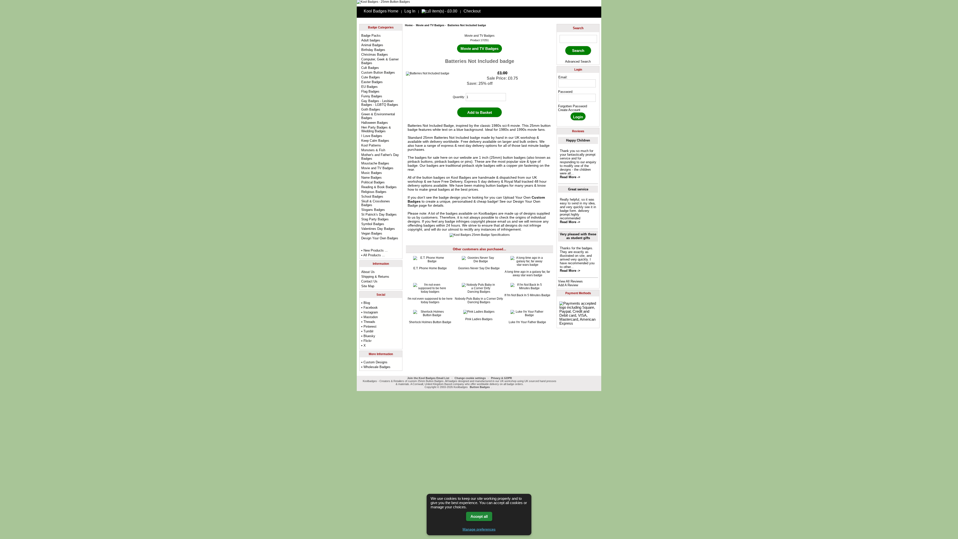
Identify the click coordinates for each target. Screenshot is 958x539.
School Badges (372, 196)
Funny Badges (371, 96)
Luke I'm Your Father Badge (527, 322)
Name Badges (371, 177)
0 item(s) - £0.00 (443, 11)
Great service (578, 189)
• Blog (365, 303)
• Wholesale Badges (375, 367)
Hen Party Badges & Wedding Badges (376, 129)
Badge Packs (371, 35)
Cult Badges (370, 68)
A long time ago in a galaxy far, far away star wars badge (527, 273)
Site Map (367, 286)
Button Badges (480, 387)
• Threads (368, 322)
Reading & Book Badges (379, 187)
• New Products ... (374, 250)
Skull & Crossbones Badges (375, 203)
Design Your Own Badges (379, 238)
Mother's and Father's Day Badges (380, 156)
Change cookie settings (470, 378)
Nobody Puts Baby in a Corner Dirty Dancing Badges (479, 300)
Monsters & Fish (373, 150)
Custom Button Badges (378, 72)
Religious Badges (373, 192)
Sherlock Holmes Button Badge (430, 322)
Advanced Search (578, 61)
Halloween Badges (374, 123)
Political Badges (373, 182)
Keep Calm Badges (375, 140)
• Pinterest (368, 326)
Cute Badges (370, 77)
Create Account (569, 110)
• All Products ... (373, 255)
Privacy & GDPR (501, 378)
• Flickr (366, 341)
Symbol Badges (372, 224)
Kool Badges (461, 177)
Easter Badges (372, 82)
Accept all (479, 516)
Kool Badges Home (381, 11)
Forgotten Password (572, 106)
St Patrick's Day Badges (379, 214)
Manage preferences (479, 529)
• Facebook (369, 307)
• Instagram (369, 312)
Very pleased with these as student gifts (578, 236)
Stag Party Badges (375, 219)
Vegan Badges (371, 233)
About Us (368, 272)
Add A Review (568, 285)
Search (578, 28)
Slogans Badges (373, 210)
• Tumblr (367, 331)
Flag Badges (370, 91)
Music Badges (371, 173)
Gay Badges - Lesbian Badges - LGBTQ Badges (379, 103)
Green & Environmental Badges (378, 116)
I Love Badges (371, 136)
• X (363, 345)
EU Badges (369, 87)
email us (504, 221)
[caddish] (493, 387)
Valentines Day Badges (378, 229)
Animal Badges (372, 45)
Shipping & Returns (375, 276)
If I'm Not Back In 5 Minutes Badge (527, 295)
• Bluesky (368, 336)
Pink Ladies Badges (478, 319)
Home (409, 25)
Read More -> (570, 177)
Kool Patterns (371, 145)
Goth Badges (370, 109)
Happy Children (578, 140)
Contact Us (369, 281)
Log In (409, 11)
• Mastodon (369, 317)
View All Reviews (570, 281)
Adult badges (370, 40)
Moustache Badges (375, 163)
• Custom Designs (374, 362)
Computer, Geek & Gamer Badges (380, 61)
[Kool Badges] (383, 1)
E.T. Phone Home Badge (430, 268)
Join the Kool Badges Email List (428, 378)
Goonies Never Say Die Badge (479, 268)
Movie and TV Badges (430, 25)
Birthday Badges (373, 50)
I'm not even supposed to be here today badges (430, 300)
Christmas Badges (374, 54)
